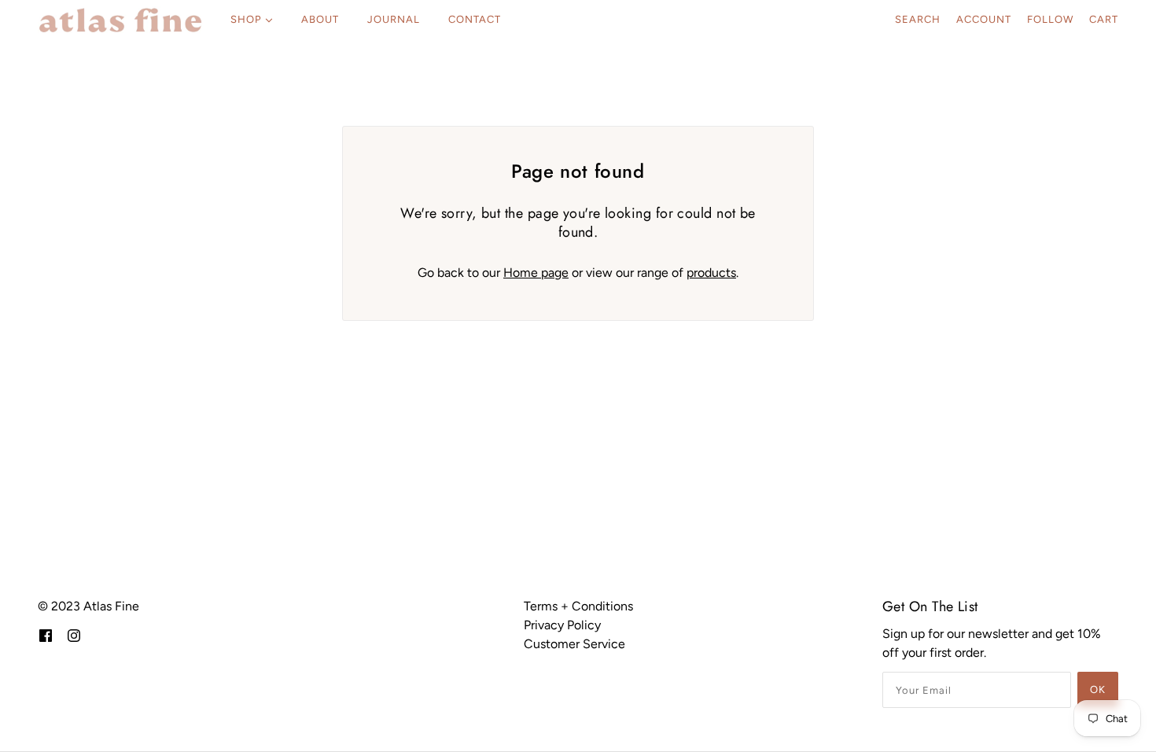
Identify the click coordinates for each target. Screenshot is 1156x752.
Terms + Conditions (578, 606)
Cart (1103, 19)
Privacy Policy (562, 624)
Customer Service (574, 643)
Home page (536, 272)
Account (983, 19)
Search (918, 19)
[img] (45, 635)
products (711, 272)
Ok (1098, 689)
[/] (120, 19)
